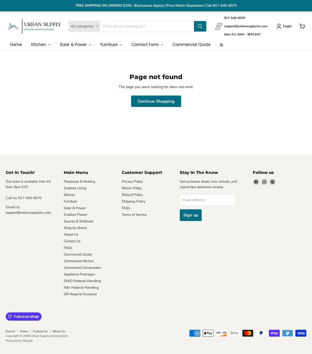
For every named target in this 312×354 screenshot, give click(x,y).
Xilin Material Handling (81, 287)
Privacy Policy (132, 181)
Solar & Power (75, 208)
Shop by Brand (75, 228)
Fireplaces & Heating (79, 181)
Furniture (70, 201)
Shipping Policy (133, 201)
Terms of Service (134, 214)
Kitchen (69, 194)
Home (24, 331)
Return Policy (132, 188)
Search (10, 331)
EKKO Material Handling (82, 281)
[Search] (200, 26)
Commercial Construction (82, 267)
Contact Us (72, 241)
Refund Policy (132, 194)
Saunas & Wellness (78, 221)
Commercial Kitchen (79, 261)
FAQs (68, 247)
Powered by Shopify (19, 341)
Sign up (190, 215)
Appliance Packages (79, 274)
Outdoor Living (75, 188)
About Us (71, 234)
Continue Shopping (156, 101)
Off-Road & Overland (80, 294)
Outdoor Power (75, 214)
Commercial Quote (78, 254)
